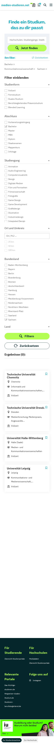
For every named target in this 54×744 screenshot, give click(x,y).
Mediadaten (34, 659)
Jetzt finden (29, 48)
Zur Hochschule (30, 740)
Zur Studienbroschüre (11, 740)
